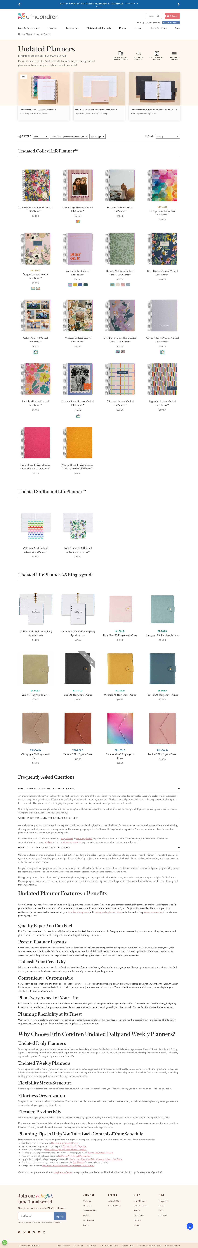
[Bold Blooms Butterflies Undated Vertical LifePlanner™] (120, 315)
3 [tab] (99, 6)
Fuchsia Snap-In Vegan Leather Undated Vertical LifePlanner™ (35, 466)
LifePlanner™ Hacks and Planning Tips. (74, 1155)
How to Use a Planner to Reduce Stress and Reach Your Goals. (95, 1159)
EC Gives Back (88, 1220)
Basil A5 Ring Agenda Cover (35, 695)
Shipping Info (163, 1201)
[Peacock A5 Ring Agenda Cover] (162, 668)
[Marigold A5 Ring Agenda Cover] (120, 668)
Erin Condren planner (79, 912)
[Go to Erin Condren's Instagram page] (24, 1232)
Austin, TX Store (114, 1201)
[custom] (78, 221)
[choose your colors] (36, 352)
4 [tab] (101, 6)
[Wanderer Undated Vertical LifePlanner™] (77, 315)
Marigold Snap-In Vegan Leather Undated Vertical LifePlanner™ (78, 466)
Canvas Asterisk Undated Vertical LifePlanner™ (162, 339)
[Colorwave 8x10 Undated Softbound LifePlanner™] (35, 526)
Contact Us (163, 1215)
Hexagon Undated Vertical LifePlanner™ (162, 212)
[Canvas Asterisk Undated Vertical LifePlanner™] (162, 315)
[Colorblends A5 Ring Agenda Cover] (120, 728)
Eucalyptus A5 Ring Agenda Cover (162, 635)
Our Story (87, 1201)
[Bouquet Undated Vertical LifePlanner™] (35, 248)
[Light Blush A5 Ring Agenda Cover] (120, 609)
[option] (99, 4)
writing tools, (101, 912)
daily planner (67, 838)
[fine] (80, 284)
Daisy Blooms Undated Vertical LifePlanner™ (162, 272)
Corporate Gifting (89, 1210)
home (20, 34)
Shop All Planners (139, 1201)
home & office (158, 28)
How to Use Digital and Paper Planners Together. (66, 1149)
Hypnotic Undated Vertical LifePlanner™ (162, 403)
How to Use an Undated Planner (65, 1143)
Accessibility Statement (172, 1245)
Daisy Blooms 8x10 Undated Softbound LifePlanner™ (78, 550)
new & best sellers (28, 28)
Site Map (136, 1225)
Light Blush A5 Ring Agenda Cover (120, 635)
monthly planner (84, 838)
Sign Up (60, 1216)
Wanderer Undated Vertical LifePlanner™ (78, 339)
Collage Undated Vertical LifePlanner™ (35, 339)
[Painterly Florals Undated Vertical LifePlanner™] (35, 185)
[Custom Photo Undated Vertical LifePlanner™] (77, 379)
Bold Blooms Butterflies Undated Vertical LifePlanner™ (120, 339)
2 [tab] (98, 6)
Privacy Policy (78, 1245)
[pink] (123, 351)
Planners (29, 34)
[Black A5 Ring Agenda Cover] (77, 668)
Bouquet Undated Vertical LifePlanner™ (35, 276)
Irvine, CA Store (114, 1205)
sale (177, 28)
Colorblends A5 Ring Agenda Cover (120, 756)
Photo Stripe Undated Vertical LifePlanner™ (78, 209)
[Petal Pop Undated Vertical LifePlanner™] (35, 379)
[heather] (118, 351)
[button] (19, 4)
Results (149, 136)
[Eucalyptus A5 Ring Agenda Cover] (162, 609)
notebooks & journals (99, 28)
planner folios (114, 912)
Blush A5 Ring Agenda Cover (162, 754)
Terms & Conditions (46, 1222)
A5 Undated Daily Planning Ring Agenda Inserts (35, 633)
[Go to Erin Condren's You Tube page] (29, 1232)
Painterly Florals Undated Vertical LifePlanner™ (35, 209)
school (137, 28)
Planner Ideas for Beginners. (74, 1146)
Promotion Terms (127, 1245)
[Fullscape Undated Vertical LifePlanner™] (120, 185)
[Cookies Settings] (4, 1242)
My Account (154, 22)
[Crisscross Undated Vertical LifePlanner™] (120, 379)
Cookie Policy (91, 1245)
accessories (72, 28)
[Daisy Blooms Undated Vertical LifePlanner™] (162, 248)
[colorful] (38, 288)
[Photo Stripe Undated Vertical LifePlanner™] (77, 185)
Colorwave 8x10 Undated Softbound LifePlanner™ (35, 550)
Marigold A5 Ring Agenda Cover (120, 695)
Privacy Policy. (58, 1222)
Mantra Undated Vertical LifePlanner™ (78, 272)
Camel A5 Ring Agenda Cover (78, 754)
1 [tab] (96, 6)
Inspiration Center (63, 1172)
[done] (86, 284)
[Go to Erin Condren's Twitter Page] (34, 1232)
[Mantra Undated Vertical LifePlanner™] (77, 248)
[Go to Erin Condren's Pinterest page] (39, 1232)
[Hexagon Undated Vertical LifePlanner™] (162, 185)
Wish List (136, 1210)
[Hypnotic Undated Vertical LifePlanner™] (162, 379)
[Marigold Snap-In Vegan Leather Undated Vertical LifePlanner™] (77, 442)
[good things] (75, 284)
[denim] (128, 284)
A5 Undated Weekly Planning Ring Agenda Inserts (78, 633)
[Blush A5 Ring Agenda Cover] (162, 728)
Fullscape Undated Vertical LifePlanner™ (120, 209)
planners (52, 28)
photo (122, 28)
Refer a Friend (138, 1215)
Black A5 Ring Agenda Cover (78, 695)
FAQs (161, 1210)
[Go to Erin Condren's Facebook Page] (19, 1232)
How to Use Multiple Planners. (101, 1152)
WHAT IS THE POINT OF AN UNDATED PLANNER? (47, 788)
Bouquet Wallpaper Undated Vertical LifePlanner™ (120, 272)
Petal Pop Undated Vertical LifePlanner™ (35, 403)
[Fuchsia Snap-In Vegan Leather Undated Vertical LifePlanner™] (35, 442)
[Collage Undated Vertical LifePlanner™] (35, 315)
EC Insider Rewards (140, 1205)
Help (142, 22)
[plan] (70, 284)
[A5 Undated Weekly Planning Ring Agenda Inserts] (77, 609)
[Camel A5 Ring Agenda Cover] (77, 728)
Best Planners (78, 1162)
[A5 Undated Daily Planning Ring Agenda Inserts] (35, 609)
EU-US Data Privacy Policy (109, 1245)
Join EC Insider (172, 22)
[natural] (118, 284)
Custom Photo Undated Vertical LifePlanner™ (78, 403)
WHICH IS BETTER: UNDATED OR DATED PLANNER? (48, 818)
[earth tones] (33, 288)
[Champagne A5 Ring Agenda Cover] (35, 728)
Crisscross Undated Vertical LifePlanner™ (120, 403)
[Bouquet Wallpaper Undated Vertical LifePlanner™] (120, 248)
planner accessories (71, 842)
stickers (48, 842)
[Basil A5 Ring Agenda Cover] (35, 668)
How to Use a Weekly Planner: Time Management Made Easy (68, 1165)
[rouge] (123, 284)
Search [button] (151, 15)
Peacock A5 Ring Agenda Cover (162, 695)
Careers (86, 1225)
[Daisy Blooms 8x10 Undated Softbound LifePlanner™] (77, 526)
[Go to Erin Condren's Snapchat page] (44, 1232)
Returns (162, 1205)
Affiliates (86, 1215)
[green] (112, 284)
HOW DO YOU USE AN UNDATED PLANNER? (44, 847)
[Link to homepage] (38, 16)
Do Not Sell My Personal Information (149, 1245)
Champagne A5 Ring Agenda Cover (35, 756)
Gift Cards (137, 1220)
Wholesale (87, 1205)
